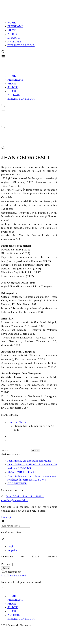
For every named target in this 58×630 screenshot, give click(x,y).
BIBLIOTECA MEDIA (21, 45)
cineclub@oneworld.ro (14, 500)
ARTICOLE (14, 41)
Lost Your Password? (13, 575)
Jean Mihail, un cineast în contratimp (29, 460)
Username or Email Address (29, 556)
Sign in (5, 568)
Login (10, 546)
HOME (11, 22)
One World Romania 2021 (25, 496)
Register (12, 550)
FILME (11, 30)
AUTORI (12, 34)
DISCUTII (13, 37)
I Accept (6, 517)
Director (16, 422)
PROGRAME (15, 26)
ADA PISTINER (17, 483)
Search (35, 450)
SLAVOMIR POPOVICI (21, 472)
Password (6, 564)
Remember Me (13, 571)
